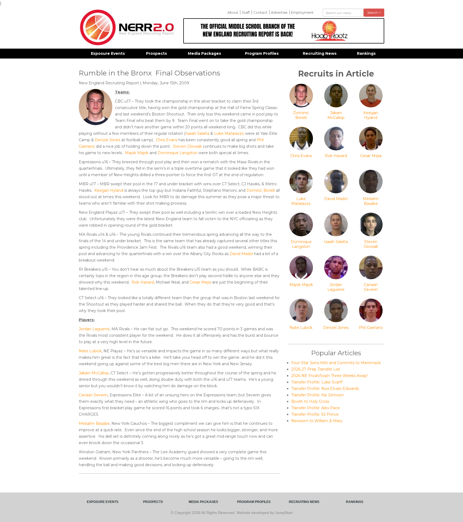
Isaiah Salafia (197, 133)
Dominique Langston (177, 152)
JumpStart (284, 512)
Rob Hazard (143, 282)
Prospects (156, 53)
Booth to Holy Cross (310, 401)
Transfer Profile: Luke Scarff (316, 382)
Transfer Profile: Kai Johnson (317, 395)
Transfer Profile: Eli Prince (315, 414)
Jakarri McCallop (94, 373)
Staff (246, 12)
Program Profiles (262, 53)
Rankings (366, 53)
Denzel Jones (107, 139)
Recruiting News (320, 53)
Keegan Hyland (108, 190)
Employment (302, 12)
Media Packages (204, 53)
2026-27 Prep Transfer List (315, 369)
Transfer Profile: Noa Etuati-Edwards (325, 388)
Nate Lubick (90, 351)
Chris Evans (166, 139)
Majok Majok (136, 152)
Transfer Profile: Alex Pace (315, 407)
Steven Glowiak (187, 146)
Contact (260, 12)
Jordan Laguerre (94, 329)
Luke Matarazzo (229, 133)
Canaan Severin (93, 395)
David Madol (241, 253)
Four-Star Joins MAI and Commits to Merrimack (336, 362)
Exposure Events (108, 53)
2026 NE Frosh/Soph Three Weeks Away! (329, 375)
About (232, 12)
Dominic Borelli (261, 190)
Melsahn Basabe (94, 423)
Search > (373, 12)
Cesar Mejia (200, 282)
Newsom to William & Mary (316, 420)
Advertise (279, 12)
